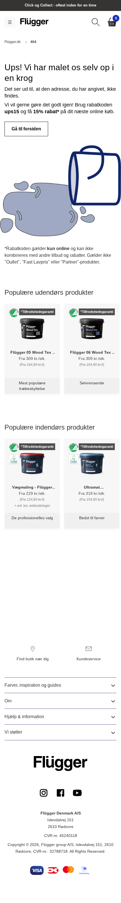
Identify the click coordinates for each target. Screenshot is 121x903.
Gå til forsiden (26, 128)
